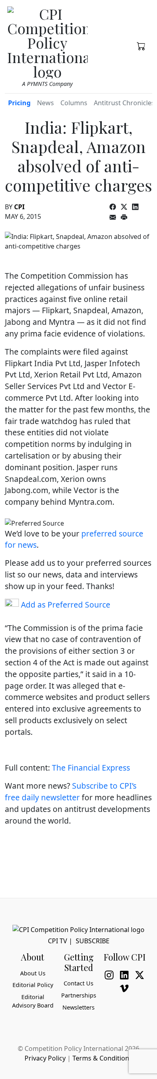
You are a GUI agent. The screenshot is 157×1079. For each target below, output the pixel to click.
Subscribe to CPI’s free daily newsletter (70, 791)
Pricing (19, 102)
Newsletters (78, 1007)
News (45, 102)
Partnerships (78, 995)
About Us (32, 973)
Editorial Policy (32, 985)
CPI (19, 206)
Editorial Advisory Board (33, 1001)
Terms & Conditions (102, 1058)
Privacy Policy (45, 1058)
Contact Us (78, 983)
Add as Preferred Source (64, 604)
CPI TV (57, 940)
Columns (73, 102)
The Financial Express (91, 767)
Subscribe (92, 940)
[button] (141, 45)
